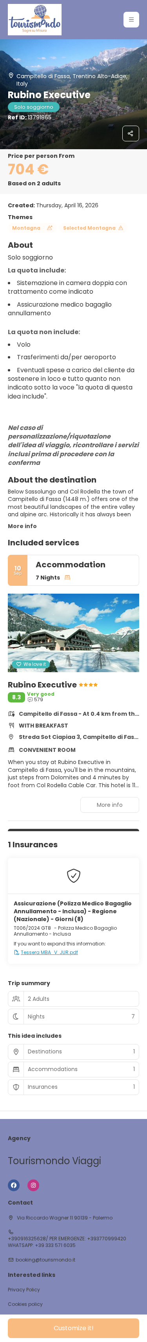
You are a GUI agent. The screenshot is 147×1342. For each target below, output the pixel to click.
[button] (131, 19)
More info (22, 526)
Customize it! (74, 1328)
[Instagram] (33, 1185)
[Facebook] (14, 1185)
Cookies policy (25, 1304)
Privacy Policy (24, 1290)
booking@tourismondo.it (45, 1260)
